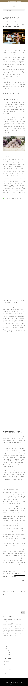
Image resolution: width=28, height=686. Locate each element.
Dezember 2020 (6, 652)
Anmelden (5, 667)
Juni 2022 (5, 648)
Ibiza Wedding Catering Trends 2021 (14, 580)
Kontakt (6, 599)
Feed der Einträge (7, 669)
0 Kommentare (16, 26)
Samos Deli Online (11, 532)
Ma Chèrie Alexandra (10, 25)
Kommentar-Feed (7, 671)
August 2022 (6, 646)
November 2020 (6, 654)
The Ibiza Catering (13, 536)
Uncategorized (7, 26)
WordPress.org (6, 673)
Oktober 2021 (6, 650)
